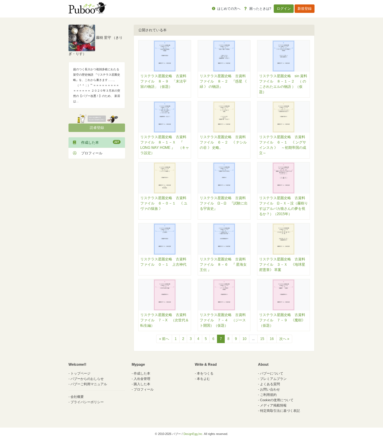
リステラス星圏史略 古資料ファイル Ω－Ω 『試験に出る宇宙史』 (224, 203)
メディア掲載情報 (273, 405)
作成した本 (98, 142)
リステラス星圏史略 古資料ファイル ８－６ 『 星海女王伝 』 (223, 264)
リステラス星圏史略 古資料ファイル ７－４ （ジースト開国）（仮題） (223, 320)
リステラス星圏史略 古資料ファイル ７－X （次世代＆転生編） (164, 320)
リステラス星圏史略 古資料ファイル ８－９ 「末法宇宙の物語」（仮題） (163, 81)
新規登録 (304, 8)
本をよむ (203, 379)
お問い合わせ (270, 389)
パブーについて (271, 373)
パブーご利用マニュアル (88, 384)
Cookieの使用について (276, 400)
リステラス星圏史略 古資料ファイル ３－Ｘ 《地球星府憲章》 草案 (282, 264)
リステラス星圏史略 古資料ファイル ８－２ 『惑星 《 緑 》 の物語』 (223, 81)
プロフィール (90, 153)
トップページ (80, 373)
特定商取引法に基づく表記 (280, 410)
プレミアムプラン (273, 379)
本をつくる (205, 373)
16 (272, 339)
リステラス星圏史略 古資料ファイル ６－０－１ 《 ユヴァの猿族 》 (163, 203)
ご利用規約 (268, 395)
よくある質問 (270, 384)
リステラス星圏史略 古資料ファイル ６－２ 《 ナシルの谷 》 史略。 (223, 142)
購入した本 (142, 384)
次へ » (284, 339)
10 (244, 339)
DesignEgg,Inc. (193, 434)
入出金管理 (142, 379)
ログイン (284, 8)
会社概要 (77, 397)
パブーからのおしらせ (87, 379)
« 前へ (164, 339)
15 (262, 339)
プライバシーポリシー (87, 402)
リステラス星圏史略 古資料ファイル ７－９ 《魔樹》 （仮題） (284, 320)
